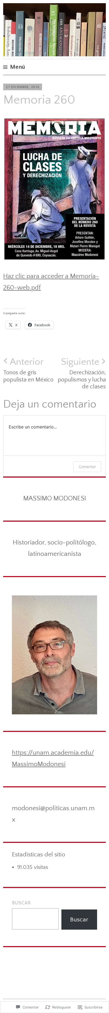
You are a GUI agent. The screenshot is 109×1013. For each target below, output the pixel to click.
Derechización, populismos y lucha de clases (82, 373)
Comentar (87, 466)
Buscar (21, 903)
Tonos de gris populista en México (28, 370)
